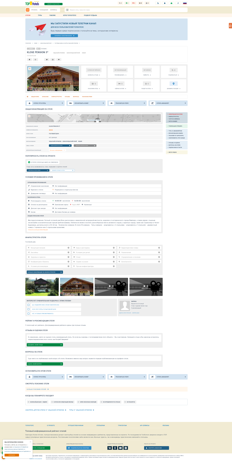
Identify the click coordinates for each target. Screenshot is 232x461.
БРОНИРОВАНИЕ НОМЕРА (176, 133)
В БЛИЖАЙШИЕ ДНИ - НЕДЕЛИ (38, 402)
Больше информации (56, 150)
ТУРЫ (40, 15)
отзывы (67, 96)
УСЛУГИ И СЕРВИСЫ (174, 119)
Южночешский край (45, 43)
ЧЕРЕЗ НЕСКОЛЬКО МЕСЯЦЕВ (88, 402)
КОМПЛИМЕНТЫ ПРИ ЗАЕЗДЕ (177, 138)
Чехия (35, 43)
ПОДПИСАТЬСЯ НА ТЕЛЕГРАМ (80, 448)
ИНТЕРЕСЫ (53, 10)
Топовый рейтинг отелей (45, 431)
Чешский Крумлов (66, 43)
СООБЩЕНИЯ (44, 10)
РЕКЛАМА (166, 425)
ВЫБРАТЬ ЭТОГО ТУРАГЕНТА (125, 312)
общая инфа (35, 96)
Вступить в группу (34, 170)
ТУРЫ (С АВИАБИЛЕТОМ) (175, 130)
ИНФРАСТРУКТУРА (174, 116)
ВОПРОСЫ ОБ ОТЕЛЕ (174, 145)
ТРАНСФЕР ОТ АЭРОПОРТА (176, 135)
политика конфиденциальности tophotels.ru (18, 451)
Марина (133, 301)
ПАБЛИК (52, 15)
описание (45, 96)
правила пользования (35, 458)
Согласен (12, 455)
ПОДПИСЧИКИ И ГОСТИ (175, 147)
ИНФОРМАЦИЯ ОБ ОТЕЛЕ (175, 114)
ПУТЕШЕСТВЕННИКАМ (75, 425)
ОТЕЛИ (27, 15)
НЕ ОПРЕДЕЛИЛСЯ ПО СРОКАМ (111, 402)
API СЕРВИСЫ (144, 425)
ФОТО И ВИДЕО (173, 121)
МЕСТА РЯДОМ (173, 152)
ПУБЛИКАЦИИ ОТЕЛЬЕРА (175, 126)
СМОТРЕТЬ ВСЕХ (135, 312)
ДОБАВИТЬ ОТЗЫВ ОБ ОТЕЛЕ (53, 4)
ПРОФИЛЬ (34, 10)
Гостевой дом (31, 55)
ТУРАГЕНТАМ (122, 425)
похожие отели (87, 96)
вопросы (76, 96)
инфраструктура (56, 96)
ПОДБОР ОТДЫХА (90, 15)
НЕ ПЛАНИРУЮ (131, 402)
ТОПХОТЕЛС (28, 43)
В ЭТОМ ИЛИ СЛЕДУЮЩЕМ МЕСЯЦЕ (63, 402)
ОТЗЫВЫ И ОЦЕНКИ (174, 142)
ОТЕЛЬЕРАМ (101, 425)
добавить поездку (58, 170)
